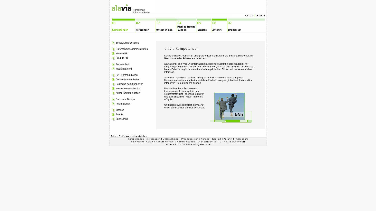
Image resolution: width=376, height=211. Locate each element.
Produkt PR (122, 58)
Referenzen (153, 139)
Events (119, 114)
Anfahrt (228, 139)
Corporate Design (125, 99)
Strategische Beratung (127, 42)
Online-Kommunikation (128, 79)
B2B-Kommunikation (127, 75)
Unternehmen (171, 139)
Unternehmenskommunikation (132, 49)
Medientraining (124, 68)
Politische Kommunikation (129, 84)
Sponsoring (122, 119)
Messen (120, 110)
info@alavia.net (202, 144)
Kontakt (216, 139)
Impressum (241, 139)
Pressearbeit (122, 64)
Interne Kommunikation (128, 88)
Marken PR (122, 53)
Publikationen (123, 103)
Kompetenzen (136, 139)
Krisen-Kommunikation (128, 93)
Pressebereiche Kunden (195, 139)
